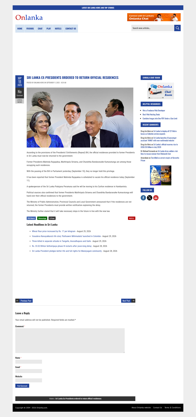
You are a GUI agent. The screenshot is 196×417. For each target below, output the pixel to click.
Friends (30, 28)
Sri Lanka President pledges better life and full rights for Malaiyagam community (67, 251)
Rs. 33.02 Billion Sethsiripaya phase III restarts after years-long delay (62, 246)
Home (19, 28)
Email (18, 367)
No (20, 91)
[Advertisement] (98, 54)
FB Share (31, 218)
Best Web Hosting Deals (151, 114)
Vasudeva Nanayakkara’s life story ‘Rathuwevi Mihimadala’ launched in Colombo (66, 236)
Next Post (126, 300)
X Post (52, 218)
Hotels (58, 28)
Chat (40, 28)
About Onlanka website (141, 407)
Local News (19, 101)
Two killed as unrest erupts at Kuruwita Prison (160, 159)
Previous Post (26, 300)
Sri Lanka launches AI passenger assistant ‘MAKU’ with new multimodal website (159, 139)
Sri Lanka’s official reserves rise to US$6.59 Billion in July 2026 (159, 145)
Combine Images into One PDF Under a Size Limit (160, 118)
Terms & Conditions (173, 407)
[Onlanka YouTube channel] (156, 196)
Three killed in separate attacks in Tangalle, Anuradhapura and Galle (61, 241)
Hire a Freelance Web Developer (154, 110)
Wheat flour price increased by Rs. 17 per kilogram (53, 231)
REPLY (131, 218)
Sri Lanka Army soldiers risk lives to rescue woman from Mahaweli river (159, 152)
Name (18, 357)
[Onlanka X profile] (149, 196)
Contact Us (157, 407)
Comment (20, 95)
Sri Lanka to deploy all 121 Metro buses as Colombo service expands (159, 132)
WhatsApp (42, 218)
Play (49, 28)
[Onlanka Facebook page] (143, 196)
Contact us (70, 28)
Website (18, 376)
